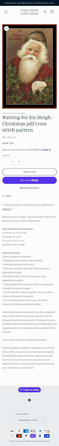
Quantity (6, 155)
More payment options (29, 187)
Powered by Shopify (42, 441)
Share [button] (8, 196)
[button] (6, 11)
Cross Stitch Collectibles (24, 441)
